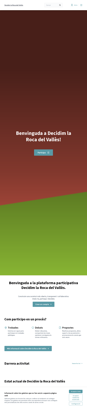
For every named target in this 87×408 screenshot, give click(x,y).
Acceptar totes (76, 391)
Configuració (75, 404)
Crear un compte (42, 304)
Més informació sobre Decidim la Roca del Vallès (26, 348)
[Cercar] (60, 5)
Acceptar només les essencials (75, 397)
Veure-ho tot (76, 363)
